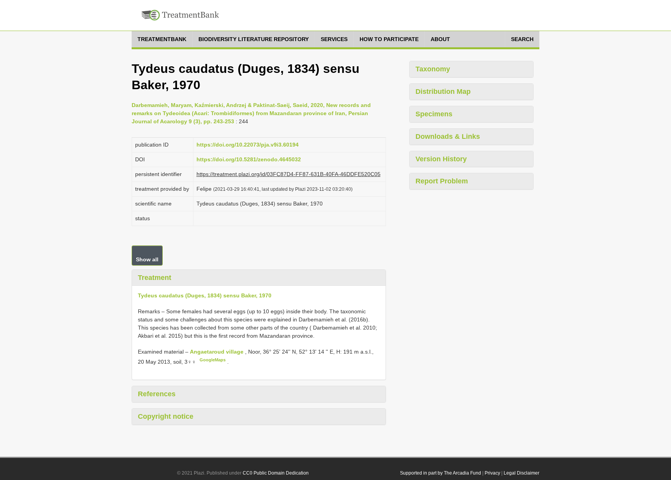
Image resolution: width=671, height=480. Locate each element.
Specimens (433, 114)
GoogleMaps (213, 359)
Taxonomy (432, 69)
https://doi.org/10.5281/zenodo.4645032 (248, 159)
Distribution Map (443, 91)
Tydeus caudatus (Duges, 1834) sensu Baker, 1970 (204, 295)
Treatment (154, 277)
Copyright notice (165, 416)
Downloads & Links (447, 136)
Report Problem (441, 181)
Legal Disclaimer (521, 473)
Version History (441, 159)
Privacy (492, 473)
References (157, 394)
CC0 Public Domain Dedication (276, 473)
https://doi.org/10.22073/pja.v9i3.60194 (247, 145)
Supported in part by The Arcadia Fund (440, 473)
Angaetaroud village (217, 352)
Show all (147, 259)
